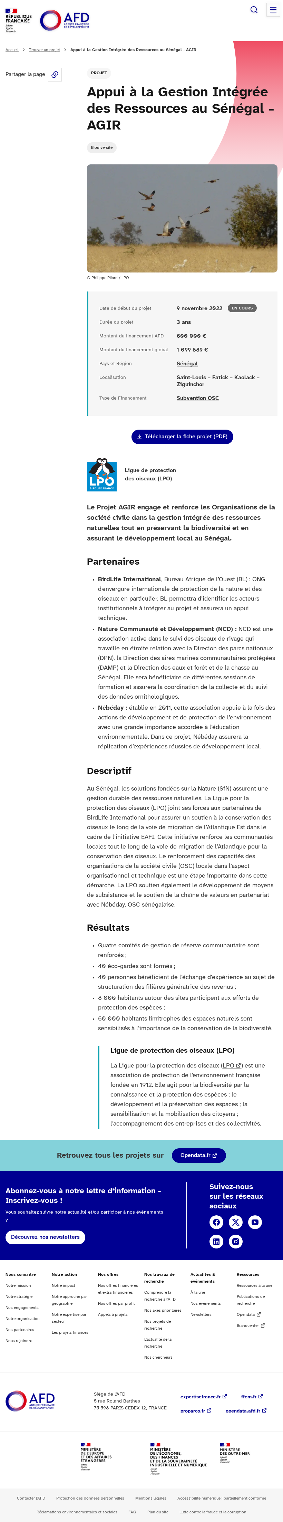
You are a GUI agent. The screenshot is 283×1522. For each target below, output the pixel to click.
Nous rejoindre (19, 1341)
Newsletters (201, 1314)
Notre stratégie (19, 1296)
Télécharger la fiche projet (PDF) (186, 437)
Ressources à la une (254, 1285)
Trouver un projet (44, 50)
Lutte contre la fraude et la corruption (212, 1512)
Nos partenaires (20, 1330)
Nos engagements (22, 1307)
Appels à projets (113, 1314)
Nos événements (206, 1303)
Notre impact (63, 1285)
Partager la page (55, 75)
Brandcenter (248, 1325)
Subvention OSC (198, 398)
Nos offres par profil (116, 1303)
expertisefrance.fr (200, 1397)
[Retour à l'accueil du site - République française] (80, 20)
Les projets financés (70, 1332)
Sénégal (187, 364)
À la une (198, 1292)
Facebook (216, 1222)
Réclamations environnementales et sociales (77, 1512)
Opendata (246, 1314)
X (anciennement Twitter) (236, 1222)
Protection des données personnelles (90, 1498)
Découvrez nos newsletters (45, 1237)
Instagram (236, 1241)
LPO (228, 1066)
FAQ (132, 1512)
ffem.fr (248, 1397)
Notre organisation (23, 1319)
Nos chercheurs (158, 1357)
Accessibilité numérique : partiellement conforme (221, 1498)
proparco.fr (192, 1411)
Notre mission (18, 1285)
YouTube (255, 1222)
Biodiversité (102, 147)
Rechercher (254, 10)
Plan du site (157, 1512)
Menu (273, 10)
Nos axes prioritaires (163, 1310)
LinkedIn (216, 1241)
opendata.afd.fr (243, 1411)
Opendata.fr (195, 1155)
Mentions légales (150, 1498)
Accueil (12, 50)
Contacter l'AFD (31, 1498)
